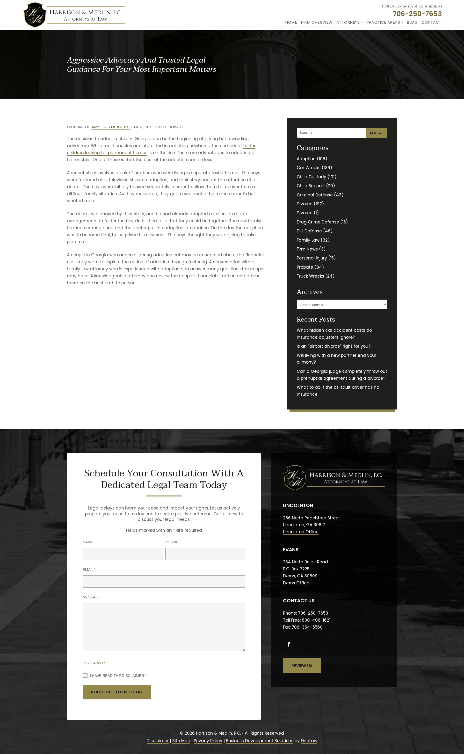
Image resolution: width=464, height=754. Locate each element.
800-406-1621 (316, 620)
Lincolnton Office (301, 532)
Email (89, 569)
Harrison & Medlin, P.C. (110, 127)
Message (92, 597)
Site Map (181, 741)
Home (291, 22)
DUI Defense (309, 231)
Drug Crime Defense (318, 222)
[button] (458, 725)
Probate (305, 267)
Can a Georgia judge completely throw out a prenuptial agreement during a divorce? (342, 374)
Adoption (306, 159)
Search (377, 133)
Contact (431, 22)
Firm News (307, 249)
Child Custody (311, 177)
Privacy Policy (208, 741)
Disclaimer (94, 663)
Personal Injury (312, 258)
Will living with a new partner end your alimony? (336, 358)
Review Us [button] (301, 665)
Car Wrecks (308, 168)
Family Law (308, 240)
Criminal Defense (315, 195)
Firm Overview (317, 22)
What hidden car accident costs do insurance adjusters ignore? (334, 333)
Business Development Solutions (259, 741)
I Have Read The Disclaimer (118, 676)
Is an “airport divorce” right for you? (333, 346)
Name (88, 542)
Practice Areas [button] (383, 22)
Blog (412, 22)
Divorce (304, 204)
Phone (171, 542)
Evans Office (296, 583)
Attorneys (348, 22)
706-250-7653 (417, 14)
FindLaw (309, 741)
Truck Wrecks (310, 276)
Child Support (311, 186)
